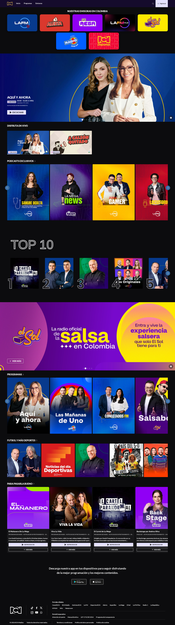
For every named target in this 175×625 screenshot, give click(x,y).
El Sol (128, 605)
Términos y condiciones (64, 622)
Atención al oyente (58, 617)
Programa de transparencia (105, 617)
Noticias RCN (76, 605)
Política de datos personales (84, 622)
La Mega (121, 605)
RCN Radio (66, 605)
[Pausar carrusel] (171, 117)
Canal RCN (56, 605)
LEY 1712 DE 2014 (87, 617)
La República (155, 605)
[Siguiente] (168, 273)
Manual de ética (73, 617)
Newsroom (69, 608)
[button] (153, 3)
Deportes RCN (95, 605)
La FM (86, 605)
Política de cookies (102, 622)
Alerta (105, 605)
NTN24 (54, 608)
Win (61, 608)
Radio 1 (145, 605)
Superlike (113, 605)
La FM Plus (136, 605)
